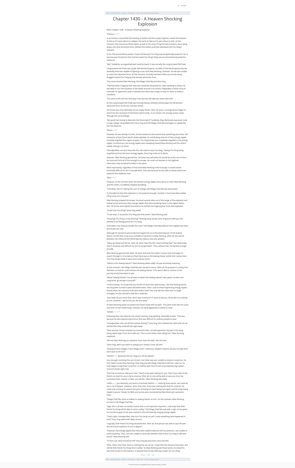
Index (148, 455)
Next (153, 455)
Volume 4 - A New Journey (128, 13)
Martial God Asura (115, 13)
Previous (143, 455)
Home (107, 13)
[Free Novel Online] (147, 5)
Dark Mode (183, 5)
